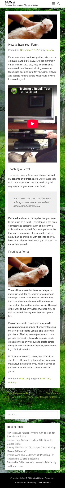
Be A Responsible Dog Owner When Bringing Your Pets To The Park (18, 397)
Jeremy (50, 50)
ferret (42, 378)
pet (48, 378)
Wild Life (24, 378)
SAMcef (10, 2)
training (12, 382)
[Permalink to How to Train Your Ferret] (32, 27)
